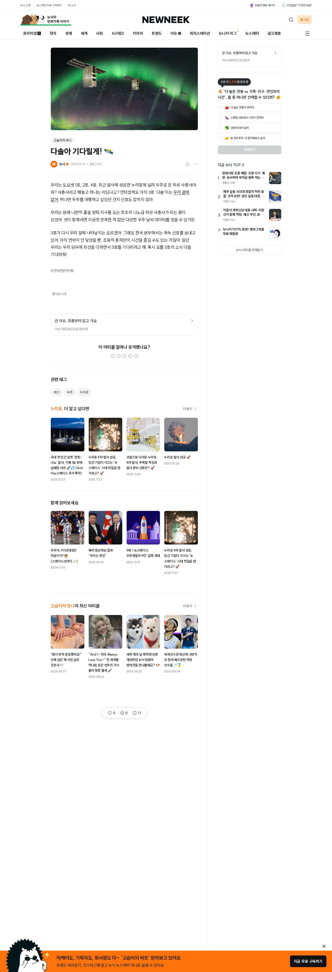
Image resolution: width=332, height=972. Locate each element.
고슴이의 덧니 (62, 140)
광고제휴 (274, 33)
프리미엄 (29, 33)
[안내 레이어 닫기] (324, 946)
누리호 (84, 392)
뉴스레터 (252, 33)
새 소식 (72, 5)
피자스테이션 (200, 33)
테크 (57, 392)
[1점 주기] (113, 356)
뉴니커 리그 (227, 33)
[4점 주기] (130, 356)
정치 (53, 33)
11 (139, 713)
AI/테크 (118, 33)
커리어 (138, 33)
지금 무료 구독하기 (308, 961)
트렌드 (157, 33)
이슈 (173, 33)
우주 (70, 392)
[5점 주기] (136, 356)
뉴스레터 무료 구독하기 (49, 5)
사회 (99, 33)
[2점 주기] (119, 356)
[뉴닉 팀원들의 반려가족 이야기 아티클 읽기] (45, 20)
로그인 (304, 20)
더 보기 (187, 409)
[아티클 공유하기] (187, 164)
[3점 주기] (124, 356)
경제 (68, 33)
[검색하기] (291, 19)
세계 (84, 33)
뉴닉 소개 (25, 5)
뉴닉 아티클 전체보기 (249, 250)
